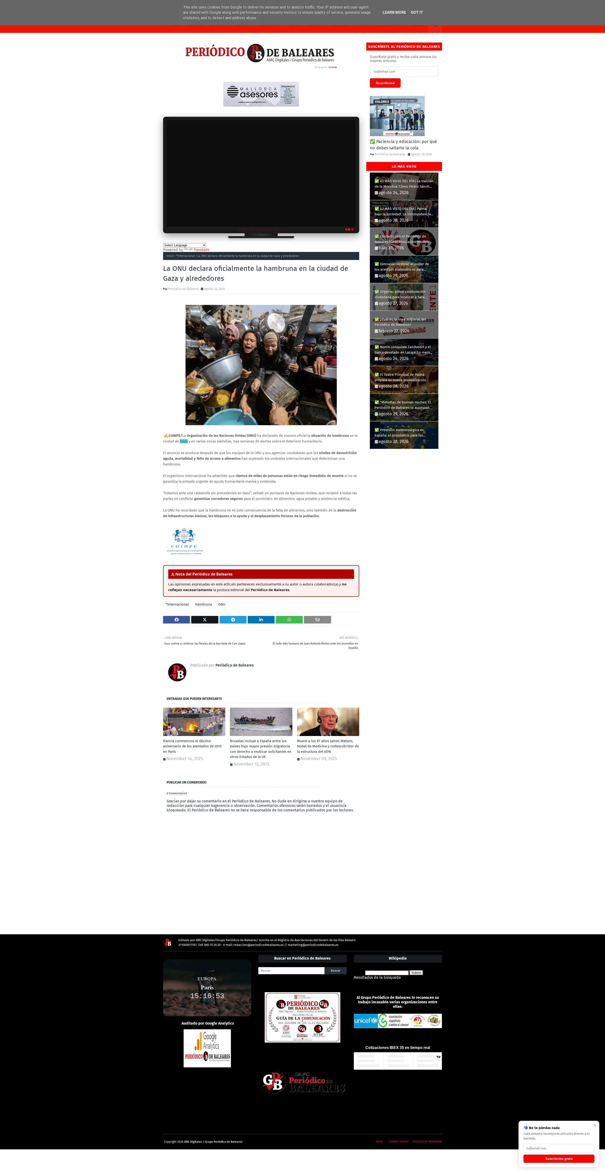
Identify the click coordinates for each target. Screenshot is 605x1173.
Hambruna (203, 604)
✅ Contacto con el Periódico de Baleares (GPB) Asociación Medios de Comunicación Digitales (404, 239)
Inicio (170, 256)
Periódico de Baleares (183, 288)
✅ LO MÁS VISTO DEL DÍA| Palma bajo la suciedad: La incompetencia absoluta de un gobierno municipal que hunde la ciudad (403, 212)
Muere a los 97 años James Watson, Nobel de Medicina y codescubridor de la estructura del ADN (328, 746)
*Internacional (185, 256)
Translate (201, 249)
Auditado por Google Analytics (208, 1023)
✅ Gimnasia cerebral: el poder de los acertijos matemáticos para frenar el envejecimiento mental (402, 267)
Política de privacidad (427, 1141)
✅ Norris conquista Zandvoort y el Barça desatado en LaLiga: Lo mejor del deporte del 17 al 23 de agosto (403, 350)
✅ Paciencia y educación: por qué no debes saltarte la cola (403, 145)
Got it (417, 12)
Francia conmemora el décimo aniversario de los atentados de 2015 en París (192, 746)
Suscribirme (385, 83)
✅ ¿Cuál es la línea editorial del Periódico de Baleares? (400, 322)
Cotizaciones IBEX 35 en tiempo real (397, 1048)
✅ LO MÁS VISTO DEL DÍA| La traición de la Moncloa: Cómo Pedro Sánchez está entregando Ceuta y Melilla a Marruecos (404, 184)
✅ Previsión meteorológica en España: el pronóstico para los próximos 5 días (399, 433)
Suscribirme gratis (559, 1158)
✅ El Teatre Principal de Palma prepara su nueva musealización (400, 377)
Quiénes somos (398, 1141)
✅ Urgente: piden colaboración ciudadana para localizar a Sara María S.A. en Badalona (400, 295)
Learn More (394, 12)
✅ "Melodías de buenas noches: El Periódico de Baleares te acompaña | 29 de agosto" (404, 405)
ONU (221, 604)
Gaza (184, 441)
